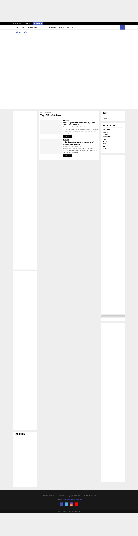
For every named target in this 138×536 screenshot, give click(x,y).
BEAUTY (105, 146)
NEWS (22, 27)
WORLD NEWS (106, 129)
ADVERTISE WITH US (72, 27)
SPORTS (44, 27)
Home (16, 27)
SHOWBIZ (105, 132)
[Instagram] (117, 27)
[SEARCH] (121, 118)
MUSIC (104, 139)
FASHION (105, 148)
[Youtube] (118, 27)
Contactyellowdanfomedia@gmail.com (72, 499)
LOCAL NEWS (66, 120)
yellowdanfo (67, 126)
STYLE (104, 143)
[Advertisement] (48, 11)
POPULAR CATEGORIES (109, 125)
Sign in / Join (27, 23)
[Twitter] (115, 27)
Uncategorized (106, 150)
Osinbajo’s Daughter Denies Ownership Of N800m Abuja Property (78, 143)
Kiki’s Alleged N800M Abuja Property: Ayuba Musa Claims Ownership (79, 123)
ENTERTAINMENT (33, 27)
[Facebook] (113, 27)
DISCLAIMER (52, 27)
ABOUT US (61, 27)
